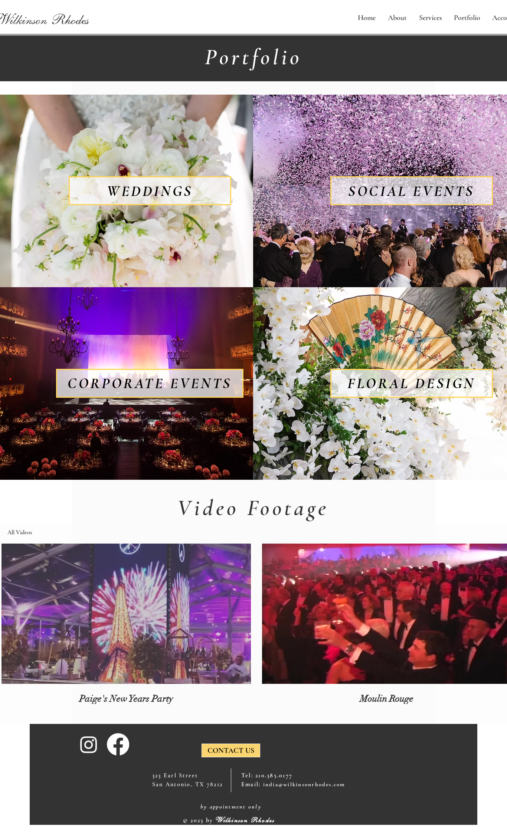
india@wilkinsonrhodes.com (304, 784)
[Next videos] (497, 612)
